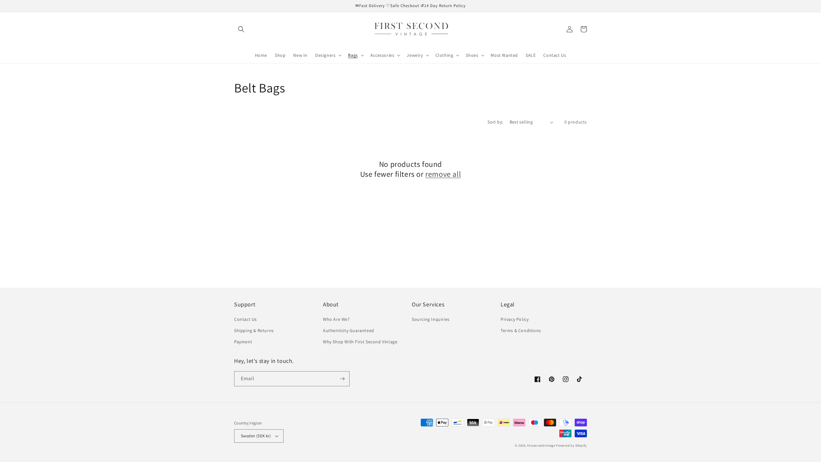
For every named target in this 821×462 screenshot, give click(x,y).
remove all (443, 174)
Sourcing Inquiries (431, 319)
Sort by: (495, 122)
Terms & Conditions (521, 330)
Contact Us (245, 319)
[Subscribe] (342, 378)
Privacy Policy (515, 319)
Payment (243, 342)
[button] (241, 29)
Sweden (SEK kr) (256, 436)
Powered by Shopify (571, 445)
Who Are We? (336, 319)
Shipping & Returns (254, 330)
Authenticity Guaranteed (348, 330)
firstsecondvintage (541, 445)
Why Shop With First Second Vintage (360, 342)
